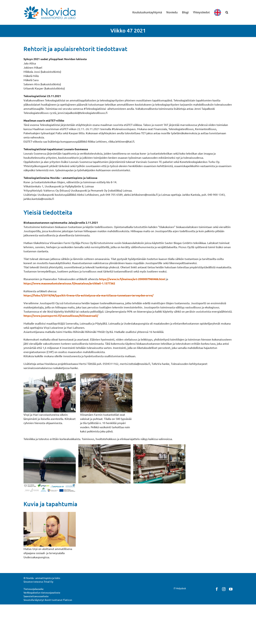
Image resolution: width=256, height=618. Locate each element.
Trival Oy (48, 581)
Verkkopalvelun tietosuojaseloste (42, 592)
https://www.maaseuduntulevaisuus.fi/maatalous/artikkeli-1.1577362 (69, 283)
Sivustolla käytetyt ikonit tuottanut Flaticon (48, 599)
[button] (227, 12)
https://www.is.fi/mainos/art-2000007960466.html (132, 279)
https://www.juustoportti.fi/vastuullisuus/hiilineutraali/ (61, 315)
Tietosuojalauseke (34, 588)
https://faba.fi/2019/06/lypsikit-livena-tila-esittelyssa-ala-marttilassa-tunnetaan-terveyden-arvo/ (88, 295)
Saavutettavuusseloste (36, 596)
